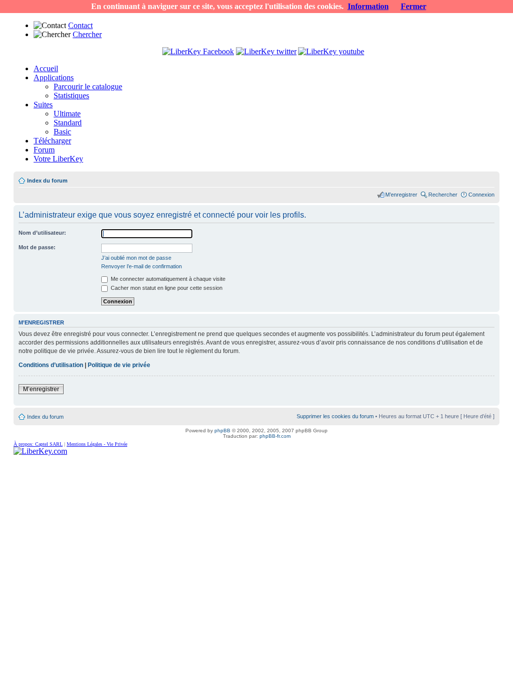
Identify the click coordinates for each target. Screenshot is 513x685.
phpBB (222, 430)
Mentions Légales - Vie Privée (97, 444)
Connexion (481, 195)
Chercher (87, 34)
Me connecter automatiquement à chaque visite (167, 279)
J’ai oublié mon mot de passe (136, 258)
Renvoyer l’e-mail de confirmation (141, 266)
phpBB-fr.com (275, 436)
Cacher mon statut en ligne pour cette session (165, 288)
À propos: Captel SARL (38, 444)
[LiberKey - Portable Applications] (40, 451)
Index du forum (47, 181)
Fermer (413, 6)
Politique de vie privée (119, 365)
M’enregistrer (401, 195)
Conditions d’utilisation (51, 365)
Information (368, 6)
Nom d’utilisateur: (42, 233)
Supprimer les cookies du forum (335, 416)
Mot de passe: (37, 247)
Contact (80, 25)
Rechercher (442, 195)
